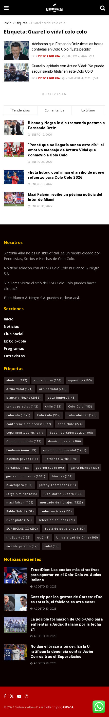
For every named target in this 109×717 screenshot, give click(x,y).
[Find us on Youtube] (19, 696)
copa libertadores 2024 (71, 432)
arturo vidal (52, 389)
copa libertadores (24, 432)
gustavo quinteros (25, 476)
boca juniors (61, 397)
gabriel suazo (50, 467)
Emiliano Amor (21, 450)
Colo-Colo (80, 406)
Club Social (13, 333)
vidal (51, 546)
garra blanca (85, 467)
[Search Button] (102, 7)
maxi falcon (19, 502)
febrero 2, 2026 (76, 56)
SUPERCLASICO (22, 528)
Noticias (11, 326)
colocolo (18, 415)
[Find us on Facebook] (5, 696)
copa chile (70, 424)
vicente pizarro (22, 546)
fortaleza (17, 467)
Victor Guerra (49, 56)
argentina (80, 380)
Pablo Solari (20, 511)
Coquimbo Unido (23, 441)
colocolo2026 (82, 415)
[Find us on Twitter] (12, 696)
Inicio (7, 23)
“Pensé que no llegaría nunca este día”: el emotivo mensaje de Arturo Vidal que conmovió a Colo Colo (66, 150)
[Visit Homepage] (54, 8)
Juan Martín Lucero (63, 494)
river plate (19, 520)
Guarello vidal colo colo (48, 23)
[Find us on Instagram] (26, 696)
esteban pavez (22, 459)
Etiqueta (21, 23)
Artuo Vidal (19, 389)
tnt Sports (18, 537)
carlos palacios (22, 406)
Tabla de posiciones (65, 528)
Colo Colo (49, 415)
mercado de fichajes (61, 502)
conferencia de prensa (28, 424)
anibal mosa (47, 380)
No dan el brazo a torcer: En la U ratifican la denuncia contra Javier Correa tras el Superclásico (62, 651)
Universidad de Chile (77, 537)
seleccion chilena (57, 520)
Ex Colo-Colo (15, 341)
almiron (16, 380)
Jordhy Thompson (57, 485)
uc (43, 537)
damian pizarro (64, 441)
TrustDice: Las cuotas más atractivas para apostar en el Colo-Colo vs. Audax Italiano (65, 574)
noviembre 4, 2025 (77, 78)
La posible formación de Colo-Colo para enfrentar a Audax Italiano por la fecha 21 (66, 624)
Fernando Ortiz (61, 459)
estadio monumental (64, 450)
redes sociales (56, 511)
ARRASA (68, 707)
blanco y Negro (23, 397)
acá (14, 288)
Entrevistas (14, 355)
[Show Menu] (6, 7)
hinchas (62, 476)
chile (53, 406)
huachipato (19, 485)
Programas (14, 348)
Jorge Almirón (21, 494)
